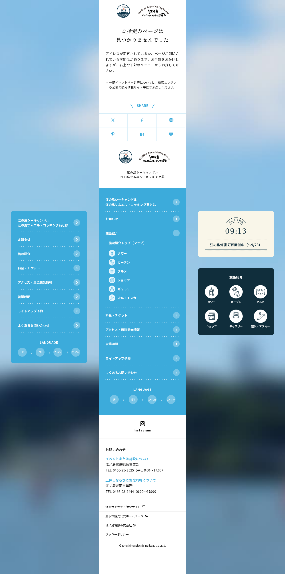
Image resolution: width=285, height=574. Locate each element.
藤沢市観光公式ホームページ (125, 516)
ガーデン (124, 262)
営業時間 (112, 344)
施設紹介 (112, 233)
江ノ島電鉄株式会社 (119, 525)
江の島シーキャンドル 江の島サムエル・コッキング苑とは (131, 202)
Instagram (142, 430)
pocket (171, 134)
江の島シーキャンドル (123, 11)
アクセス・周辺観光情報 (123, 329)
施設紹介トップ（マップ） (128, 243)
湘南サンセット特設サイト (123, 507)
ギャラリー (125, 289)
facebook (142, 120)
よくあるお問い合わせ (121, 372)
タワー (122, 253)
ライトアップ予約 (118, 358)
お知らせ (112, 219)
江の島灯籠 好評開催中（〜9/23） (236, 244)
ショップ (124, 280)
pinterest (113, 134)
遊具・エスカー (129, 298)
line (171, 120)
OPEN (176, 233)
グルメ (122, 271)
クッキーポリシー (117, 534)
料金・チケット (117, 315)
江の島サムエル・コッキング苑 (153, 11)
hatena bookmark (142, 134)
